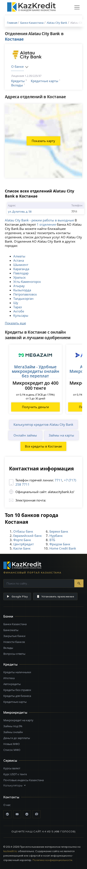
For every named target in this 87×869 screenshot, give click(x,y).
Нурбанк (56, 535)
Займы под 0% (12, 726)
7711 (58, 480)
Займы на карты (61, 435)
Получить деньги (35, 407)
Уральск (19, 277)
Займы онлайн (13, 732)
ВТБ (52, 540)
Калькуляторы (12, 785)
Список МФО (11, 750)
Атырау (19, 286)
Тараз (17, 307)
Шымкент (20, 264)
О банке (17, 66)
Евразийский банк (27, 535)
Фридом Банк (59, 544)
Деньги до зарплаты (16, 738)
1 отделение (46, 224)
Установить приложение (57, 596)
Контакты (11, 797)
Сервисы (10, 760)
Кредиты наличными (17, 672)
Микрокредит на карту (18, 720)
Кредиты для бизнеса (17, 696)
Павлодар (21, 273)
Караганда (21, 269)
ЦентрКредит (23, 544)
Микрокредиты (15, 712)
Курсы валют (11, 768)
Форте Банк (22, 540)
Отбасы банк (23, 531)
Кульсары (20, 315)
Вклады (17, 85)
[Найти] (78, 583)
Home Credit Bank (62, 548)
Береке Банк (58, 531)
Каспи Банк (22, 548)
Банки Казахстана (15, 624)
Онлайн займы (25, 435)
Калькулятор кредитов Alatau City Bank (43, 424)
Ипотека (9, 678)
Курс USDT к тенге (15, 774)
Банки (8, 616)
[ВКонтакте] (7, 814)
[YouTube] (17, 814)
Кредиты (18, 81)
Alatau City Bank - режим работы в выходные (39, 220)
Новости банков (14, 642)
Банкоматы (10, 630)
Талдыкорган (23, 298)
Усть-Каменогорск (27, 281)
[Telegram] (27, 814)
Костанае (14, 39)
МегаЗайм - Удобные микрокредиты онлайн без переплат (35, 371)
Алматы (19, 256)
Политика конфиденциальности (52, 860)
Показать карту (43, 141)
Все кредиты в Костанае (43, 446)
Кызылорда (22, 290)
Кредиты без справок (17, 690)
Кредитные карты (44, 81)
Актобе (18, 311)
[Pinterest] (37, 814)
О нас (7, 805)
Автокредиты (12, 684)
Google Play (20, 596)
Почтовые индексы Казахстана (23, 780)
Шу (15, 303)
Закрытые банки (14, 636)
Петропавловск (25, 294)
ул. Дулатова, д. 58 (19, 211)
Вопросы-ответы (14, 654)
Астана (18, 260)
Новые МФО (11, 744)
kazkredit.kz (10, 851)
